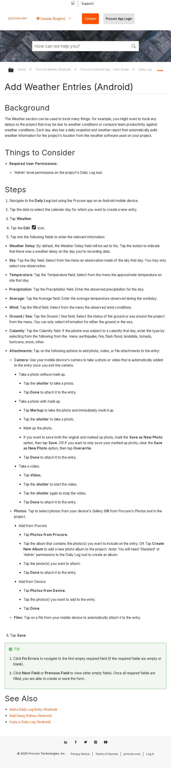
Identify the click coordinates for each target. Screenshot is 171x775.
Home (22, 69)
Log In (150, 754)
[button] (133, 45)
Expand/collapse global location (160, 69)
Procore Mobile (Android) (54, 69)
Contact (90, 19)
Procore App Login (119, 19)
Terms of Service (106, 754)
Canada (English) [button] (52, 19)
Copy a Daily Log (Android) (30, 722)
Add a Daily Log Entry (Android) (33, 709)
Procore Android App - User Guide (105, 69)
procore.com (17, 18)
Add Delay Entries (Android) (30, 715)
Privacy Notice (80, 754)
